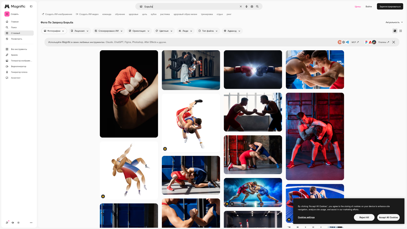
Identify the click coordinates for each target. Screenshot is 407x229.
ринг (229, 14)
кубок (153, 14)
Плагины (382, 42)
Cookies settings (306, 217)
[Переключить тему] (18, 222)
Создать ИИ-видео (89, 14)
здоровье (133, 14)
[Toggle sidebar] (31, 6)
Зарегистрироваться (390, 6)
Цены (358, 6)
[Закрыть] (394, 42)
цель (144, 14)
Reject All (364, 217)
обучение (120, 14)
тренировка (207, 14)
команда (106, 14)
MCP (354, 42)
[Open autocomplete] (139, 6)
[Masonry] (394, 30)
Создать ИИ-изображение (58, 14)
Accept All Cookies (388, 217)
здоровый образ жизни (185, 14)
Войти (369, 6)
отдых (220, 14)
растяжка (165, 14)
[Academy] (12, 222)
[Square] (400, 30)
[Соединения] (7, 222)
